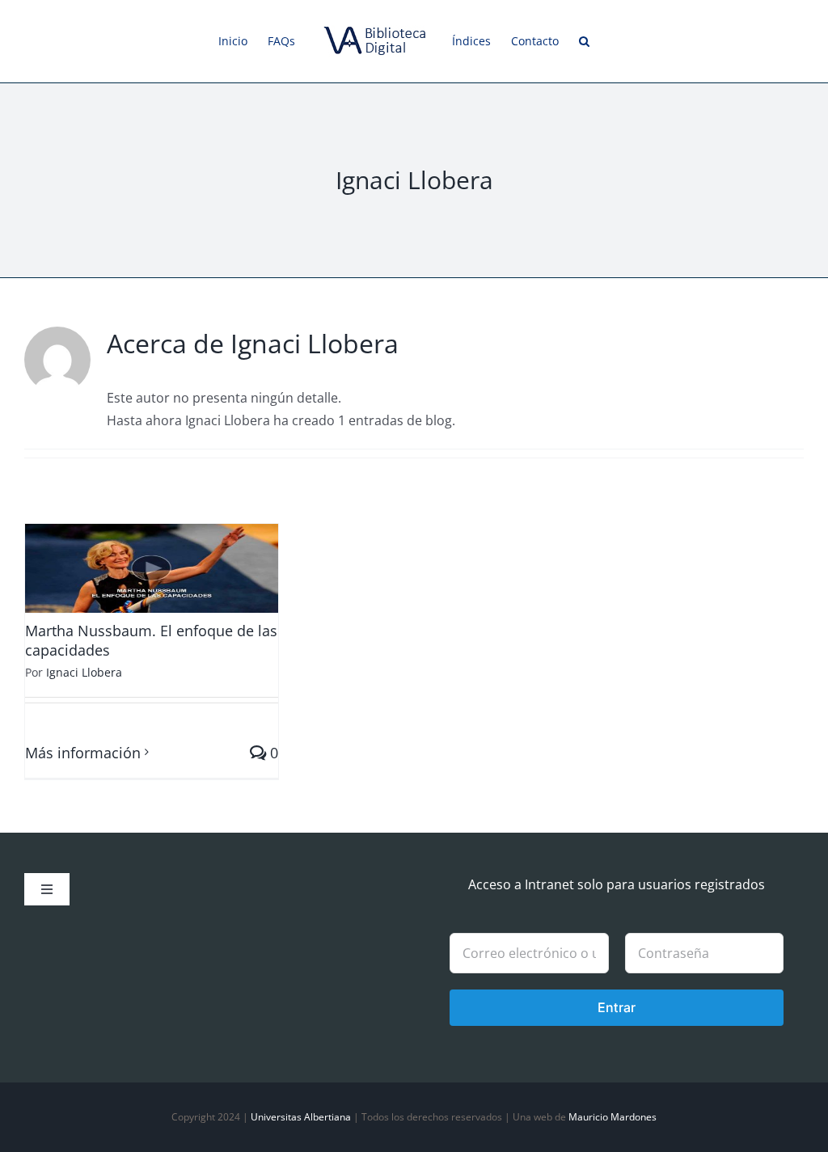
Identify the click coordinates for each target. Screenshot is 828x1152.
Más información (83, 752)
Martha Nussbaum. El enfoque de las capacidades (151, 640)
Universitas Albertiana (301, 1117)
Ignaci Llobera (84, 672)
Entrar (617, 1007)
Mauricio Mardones (612, 1117)
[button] (584, 41)
